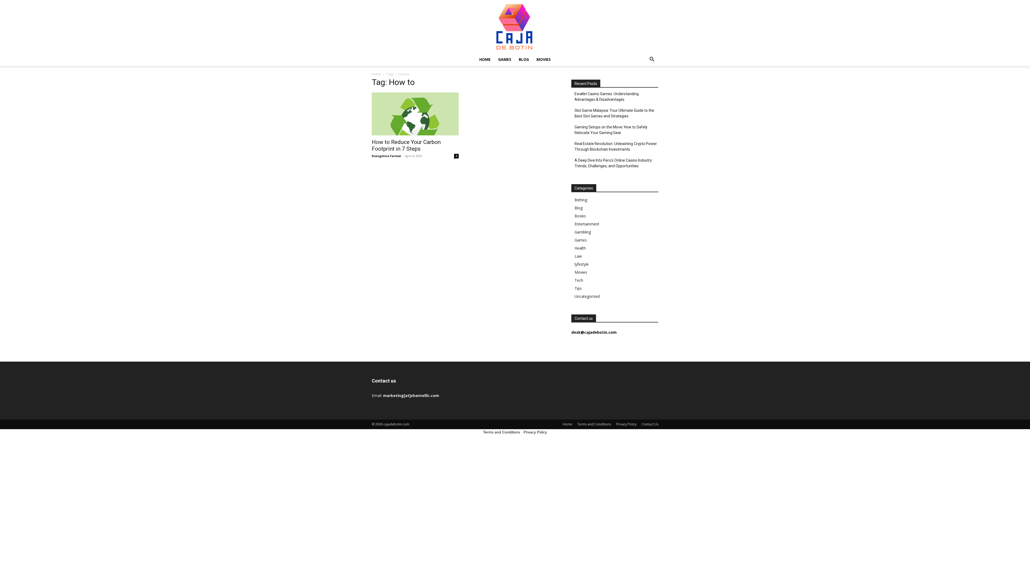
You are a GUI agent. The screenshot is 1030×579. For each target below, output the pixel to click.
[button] (651, 59)
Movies (543, 59)
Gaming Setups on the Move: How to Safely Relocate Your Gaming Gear (611, 130)
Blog (524, 59)
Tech (579, 280)
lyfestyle (582, 264)
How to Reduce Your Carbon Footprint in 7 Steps (406, 145)
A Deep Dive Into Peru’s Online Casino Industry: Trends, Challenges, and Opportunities (614, 163)
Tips (578, 288)
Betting (581, 199)
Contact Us (650, 424)
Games (504, 59)
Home (485, 59)
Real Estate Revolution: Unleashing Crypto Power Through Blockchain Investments (616, 146)
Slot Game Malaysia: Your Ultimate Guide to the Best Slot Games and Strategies (614, 113)
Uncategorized (587, 296)
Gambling (583, 232)
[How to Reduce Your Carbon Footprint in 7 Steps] (415, 113)
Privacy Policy (626, 424)
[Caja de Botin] (515, 26)
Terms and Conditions (594, 424)
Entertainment (587, 224)
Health (580, 248)
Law (578, 256)
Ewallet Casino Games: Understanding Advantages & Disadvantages (607, 97)
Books (580, 215)
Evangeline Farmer (386, 156)
